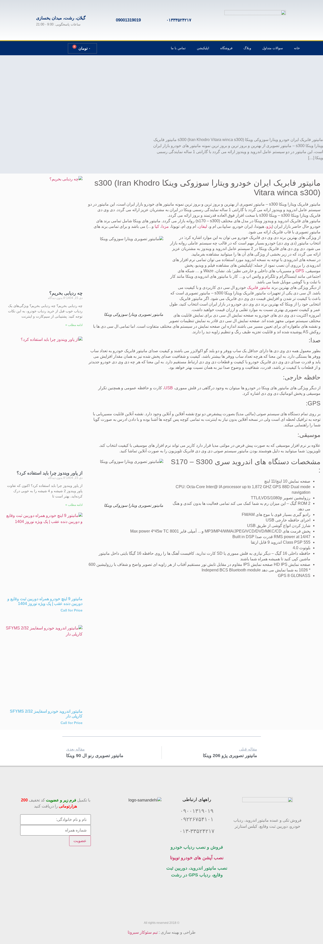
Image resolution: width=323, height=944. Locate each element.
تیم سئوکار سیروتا (143, 932)
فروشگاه (226, 48)
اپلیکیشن (203, 48)
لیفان (202, 226)
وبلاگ (247, 48)
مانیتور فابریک (258, 287)
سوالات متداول (272, 48)
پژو (269, 226)
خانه (297, 48)
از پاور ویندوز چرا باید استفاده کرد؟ (50, 473)
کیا (157, 226)
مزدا (165, 226)
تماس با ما (178, 48)
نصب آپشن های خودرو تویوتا (197, 857)
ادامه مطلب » (74, 325)
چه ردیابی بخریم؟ (66, 293)
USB (168, 388)
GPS (299, 271)
